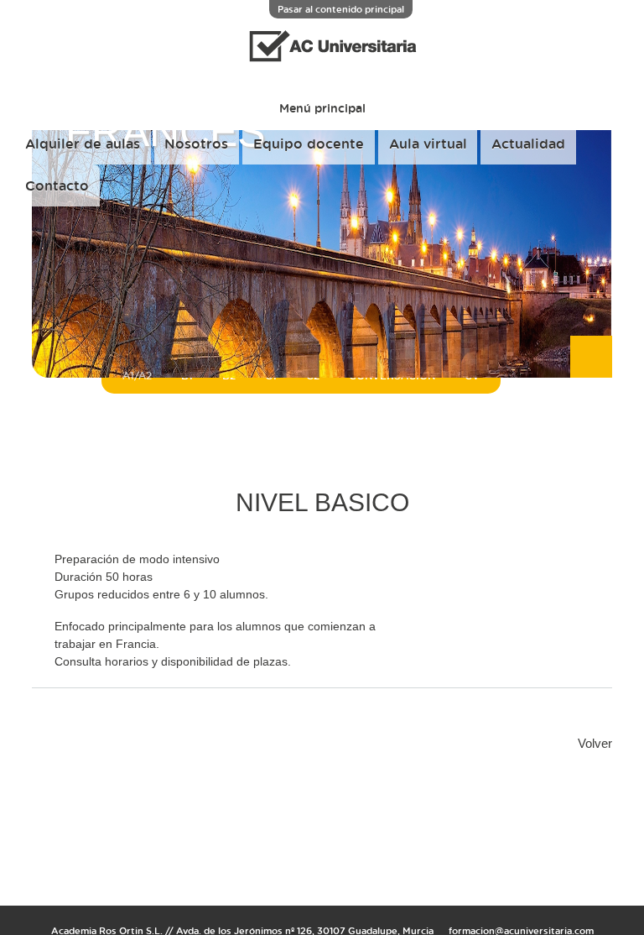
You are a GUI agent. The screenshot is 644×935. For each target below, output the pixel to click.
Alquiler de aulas (82, 143)
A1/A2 (137, 375)
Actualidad (528, 143)
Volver (595, 743)
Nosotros (196, 143)
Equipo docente (308, 143)
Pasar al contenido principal (341, 9)
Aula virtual (428, 143)
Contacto (57, 185)
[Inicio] (321, 67)
